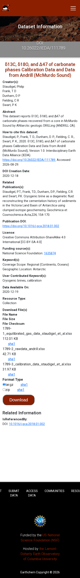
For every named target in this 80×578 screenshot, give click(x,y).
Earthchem (27, 572)
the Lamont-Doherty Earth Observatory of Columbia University (40, 554)
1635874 (50, 253)
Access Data (32, 493)
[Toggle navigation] (73, 8)
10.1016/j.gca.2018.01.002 (27, 424)
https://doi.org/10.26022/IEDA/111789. (29, 160)
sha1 (11, 344)
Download (18, 400)
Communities (54, 491)
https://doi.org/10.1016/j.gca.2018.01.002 (31, 226)
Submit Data (14, 493)
